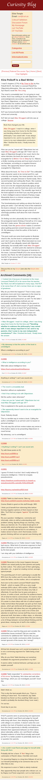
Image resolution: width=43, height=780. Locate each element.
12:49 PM (13, 777)
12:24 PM (10, 626)
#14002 (31, 777)
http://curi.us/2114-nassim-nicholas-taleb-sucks (20, 501)
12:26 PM (10, 644)
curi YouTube (17, 28)
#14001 (31, 743)
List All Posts (18, 53)
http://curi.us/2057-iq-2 (10, 457)
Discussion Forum (19, 23)
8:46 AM (12, 354)
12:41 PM (13, 711)
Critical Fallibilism (19, 20)
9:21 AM (12, 382)
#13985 (24, 339)
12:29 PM (13, 669)
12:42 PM (13, 743)
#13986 (30, 354)
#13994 (28, 538)
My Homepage (18, 25)
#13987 (24, 373)
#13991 (25, 464)
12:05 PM (13, 493)
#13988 (30, 382)
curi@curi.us (23, 16)
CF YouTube (17, 31)
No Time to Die (27, 83)
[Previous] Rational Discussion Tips (15, 71)
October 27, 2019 (15, 263)
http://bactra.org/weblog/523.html (14, 490)
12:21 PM (13, 557)
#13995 (31, 557)
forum (18, 269)
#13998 (31, 669)
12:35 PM (10, 685)
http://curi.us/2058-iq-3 (10, 460)
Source (10, 120)
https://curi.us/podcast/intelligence (15, 369)
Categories (17, 48)
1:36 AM (7, 339)
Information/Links (20, 57)
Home (33, 71)
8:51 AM (7, 373)
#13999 (28, 685)
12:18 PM (10, 538)
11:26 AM (7, 464)
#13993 (31, 493)
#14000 (31, 711)
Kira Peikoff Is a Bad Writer (17, 79)
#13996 (28, 626)
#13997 (28, 644)
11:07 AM (12, 438)
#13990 (30, 438)
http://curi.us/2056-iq (9, 453)
